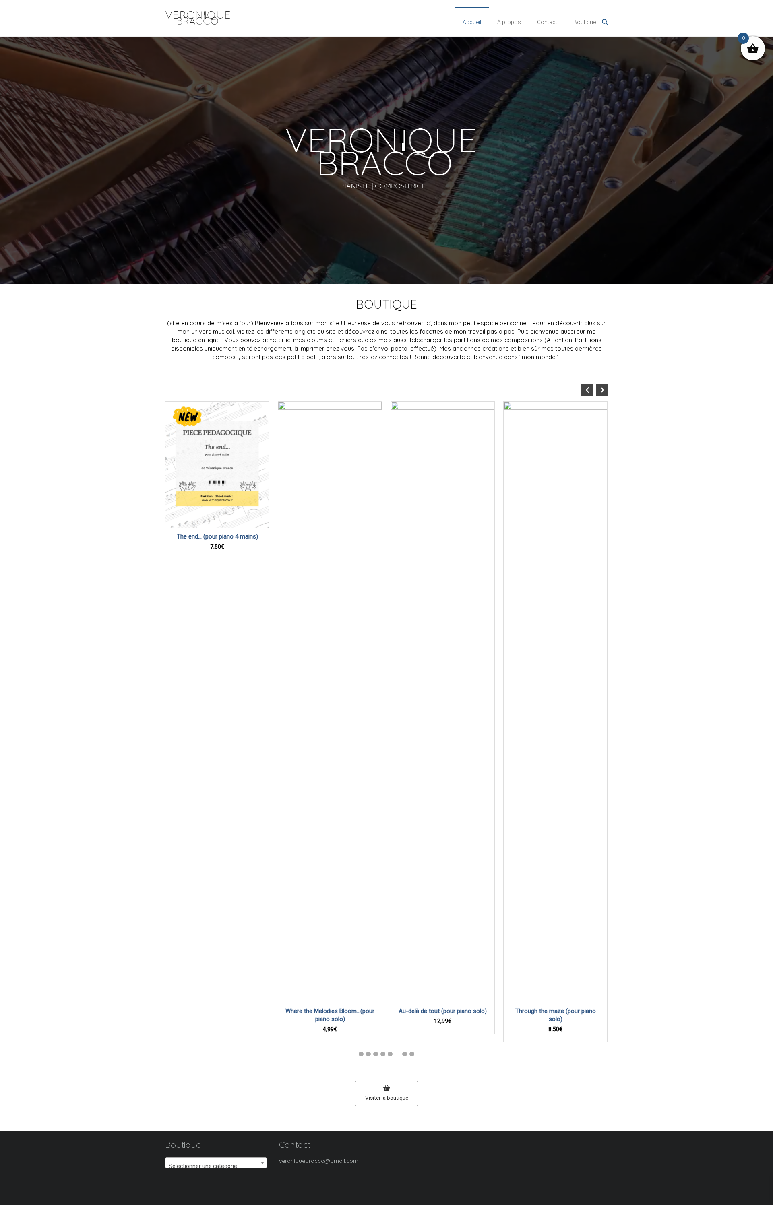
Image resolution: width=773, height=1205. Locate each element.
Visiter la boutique (386, 1097)
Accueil (472, 22)
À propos (509, 22)
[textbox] (216, 1166)
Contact (547, 22)
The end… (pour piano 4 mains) (217, 536)
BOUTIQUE (386, 304)
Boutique (584, 22)
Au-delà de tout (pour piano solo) (443, 1011)
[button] (602, 390)
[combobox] (216, 1162)
